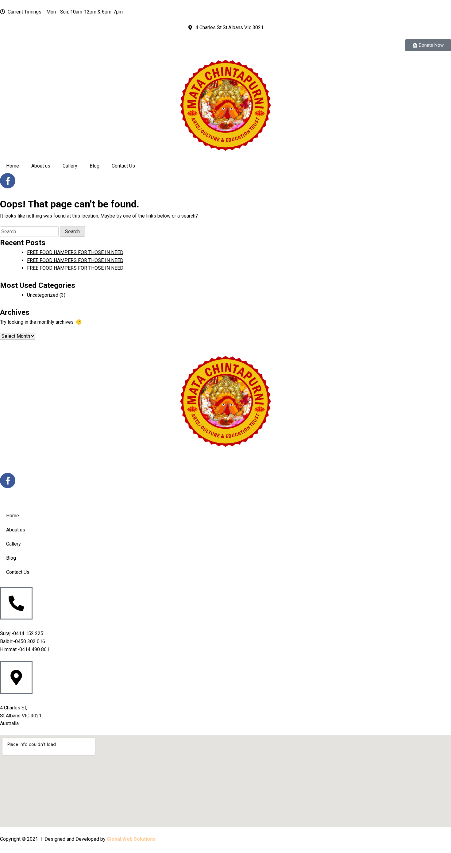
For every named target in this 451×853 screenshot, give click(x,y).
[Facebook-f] (7, 180)
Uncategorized (42, 295)
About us (40, 166)
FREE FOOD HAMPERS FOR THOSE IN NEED (75, 252)
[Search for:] (30, 231)
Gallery (70, 166)
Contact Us (123, 166)
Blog (94, 166)
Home (12, 166)
